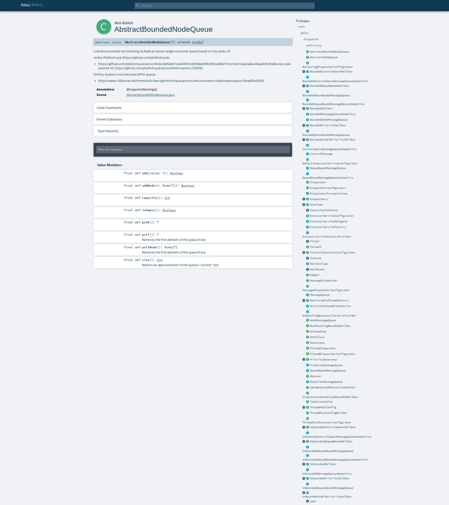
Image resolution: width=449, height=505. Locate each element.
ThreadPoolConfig (323, 407)
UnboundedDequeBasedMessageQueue (327, 451)
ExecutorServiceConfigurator (332, 215)
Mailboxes (317, 269)
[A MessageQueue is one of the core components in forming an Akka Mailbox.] (308, 295)
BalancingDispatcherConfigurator (327, 67)
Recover (315, 376)
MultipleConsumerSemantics (330, 306)
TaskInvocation (321, 401)
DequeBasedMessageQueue (328, 168)
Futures (315, 258)
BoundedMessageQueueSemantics (333, 114)
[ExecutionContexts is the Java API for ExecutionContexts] (308, 210)
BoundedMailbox (321, 108)
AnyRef (197, 42)
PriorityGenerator (324, 359)
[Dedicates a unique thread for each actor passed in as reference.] (308, 348)
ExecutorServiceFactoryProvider (326, 236)
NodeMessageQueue (323, 320)
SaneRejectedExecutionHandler (333, 387)
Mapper (315, 275)
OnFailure (317, 337)
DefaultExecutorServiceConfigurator (330, 163)
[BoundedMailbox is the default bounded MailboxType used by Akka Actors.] (308, 109)
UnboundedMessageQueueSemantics (326, 473)
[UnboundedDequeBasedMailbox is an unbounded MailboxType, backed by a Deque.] (308, 442)
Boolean (176, 173)
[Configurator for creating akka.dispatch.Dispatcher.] (308, 188)
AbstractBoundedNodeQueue (329, 51)
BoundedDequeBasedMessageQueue (326, 95)
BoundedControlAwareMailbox (331, 71)
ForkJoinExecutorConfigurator (333, 252)
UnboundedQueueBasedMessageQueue (327, 488)
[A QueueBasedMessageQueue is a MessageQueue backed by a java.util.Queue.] (308, 371)
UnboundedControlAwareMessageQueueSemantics (336, 436)
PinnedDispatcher (323, 348)
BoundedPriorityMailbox (328, 125)
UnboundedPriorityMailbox (329, 478)
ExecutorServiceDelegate (329, 221)
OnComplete (318, 331)
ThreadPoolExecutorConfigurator (326, 422)
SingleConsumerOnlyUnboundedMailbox (330, 397)
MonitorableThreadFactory (329, 300)
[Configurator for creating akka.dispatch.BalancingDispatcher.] (308, 63)
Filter (315, 241)
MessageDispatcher (324, 280)
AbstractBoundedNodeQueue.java (150, 95)
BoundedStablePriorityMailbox (333, 139)
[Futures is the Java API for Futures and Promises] (308, 258)
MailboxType (319, 263)
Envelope (316, 204)
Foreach (315, 247)
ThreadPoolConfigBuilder (329, 413)
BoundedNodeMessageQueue (329, 119)
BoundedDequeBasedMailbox (329, 85)
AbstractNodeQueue (324, 57)
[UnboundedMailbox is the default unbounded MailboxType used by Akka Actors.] (308, 464)
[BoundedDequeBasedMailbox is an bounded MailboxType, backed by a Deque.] (308, 86)
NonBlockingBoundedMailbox (330, 326)
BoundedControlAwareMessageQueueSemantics (335, 81)
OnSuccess (317, 342)
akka (117, 22)
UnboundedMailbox (323, 464)
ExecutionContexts (324, 210)
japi (313, 501)
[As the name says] (308, 222)
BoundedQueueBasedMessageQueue (326, 135)
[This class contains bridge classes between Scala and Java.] (308, 501)
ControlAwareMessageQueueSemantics (329, 149)
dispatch (127, 22)
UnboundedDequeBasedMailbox (331, 441)
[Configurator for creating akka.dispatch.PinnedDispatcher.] (308, 354)
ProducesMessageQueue (326, 365)
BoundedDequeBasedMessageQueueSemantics (333, 104)
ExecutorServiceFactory (328, 227)
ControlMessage (321, 153)
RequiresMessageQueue (326, 381)
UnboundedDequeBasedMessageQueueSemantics (335, 459)
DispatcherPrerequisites (329, 193)
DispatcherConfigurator (328, 188)
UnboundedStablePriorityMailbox (326, 496)
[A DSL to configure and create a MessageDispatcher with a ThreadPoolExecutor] (308, 413)
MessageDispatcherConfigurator (326, 290)
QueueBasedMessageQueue (328, 370)
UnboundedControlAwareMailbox (333, 427)
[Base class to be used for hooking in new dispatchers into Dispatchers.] (308, 286)
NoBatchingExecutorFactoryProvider (329, 315)
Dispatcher (318, 182)
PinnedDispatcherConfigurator (333, 354)
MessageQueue (320, 294)
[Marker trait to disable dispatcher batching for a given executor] (308, 312)
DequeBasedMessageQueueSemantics (327, 177)
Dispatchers (319, 199)
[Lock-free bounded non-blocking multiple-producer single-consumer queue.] (308, 120)
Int (167, 197)
